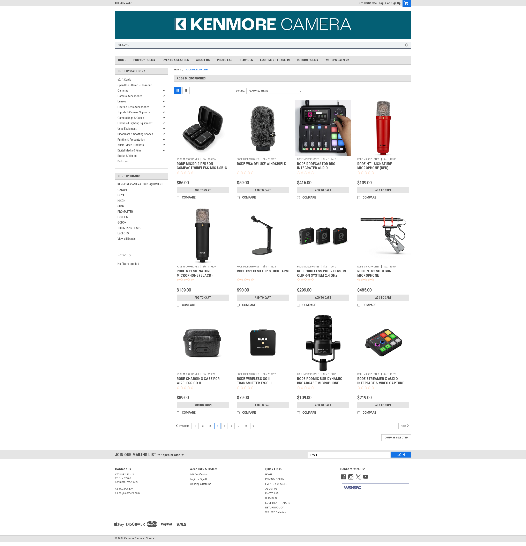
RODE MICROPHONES (197, 69)
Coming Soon (203, 405)
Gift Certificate (368, 3)
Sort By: (240, 90)
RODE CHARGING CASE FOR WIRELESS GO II (198, 380)
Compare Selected (396, 437)
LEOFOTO (123, 233)
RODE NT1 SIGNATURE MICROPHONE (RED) (374, 166)
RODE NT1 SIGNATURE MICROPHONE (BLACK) (195, 273)
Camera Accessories (130, 96)
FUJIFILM (123, 217)
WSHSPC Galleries (337, 60)
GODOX (122, 222)
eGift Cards (124, 79)
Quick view (202, 153)
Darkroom (123, 161)
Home (177, 69)
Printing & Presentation (131, 139)
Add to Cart (203, 190)
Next (403, 426)
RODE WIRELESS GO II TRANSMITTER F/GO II (254, 380)
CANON (122, 190)
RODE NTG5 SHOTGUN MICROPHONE (374, 273)
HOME (122, 60)
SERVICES (246, 60)
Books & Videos (127, 156)
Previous (184, 426)
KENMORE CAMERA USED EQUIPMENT (140, 184)
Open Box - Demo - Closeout (135, 85)
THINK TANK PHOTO (129, 228)
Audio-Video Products (131, 145)
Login (382, 3)
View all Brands (127, 239)
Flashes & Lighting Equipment (135, 123)
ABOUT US (203, 60)
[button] (375, 487)
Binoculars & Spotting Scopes (135, 134)
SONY (121, 206)
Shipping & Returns (200, 484)
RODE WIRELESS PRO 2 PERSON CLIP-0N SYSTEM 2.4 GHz (321, 273)
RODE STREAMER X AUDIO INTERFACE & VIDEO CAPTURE (380, 380)
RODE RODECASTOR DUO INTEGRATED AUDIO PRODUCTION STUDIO (316, 168)
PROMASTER (125, 211)
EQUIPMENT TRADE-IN (275, 60)
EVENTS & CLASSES (176, 60)
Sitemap (150, 538)
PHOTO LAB (224, 60)
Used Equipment (127, 129)
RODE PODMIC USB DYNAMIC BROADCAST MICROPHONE (320, 380)
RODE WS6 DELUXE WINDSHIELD (261, 164)
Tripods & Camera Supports (134, 112)
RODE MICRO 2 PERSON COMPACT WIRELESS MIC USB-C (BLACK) (202, 168)
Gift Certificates (199, 474)
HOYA (121, 195)
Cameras (123, 90)
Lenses (122, 101)
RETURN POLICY (307, 60)
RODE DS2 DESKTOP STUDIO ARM (263, 271)
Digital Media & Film (129, 150)
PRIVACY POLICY (144, 60)
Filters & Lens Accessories (133, 107)
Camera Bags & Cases (131, 118)
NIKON (121, 201)
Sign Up (395, 3)
